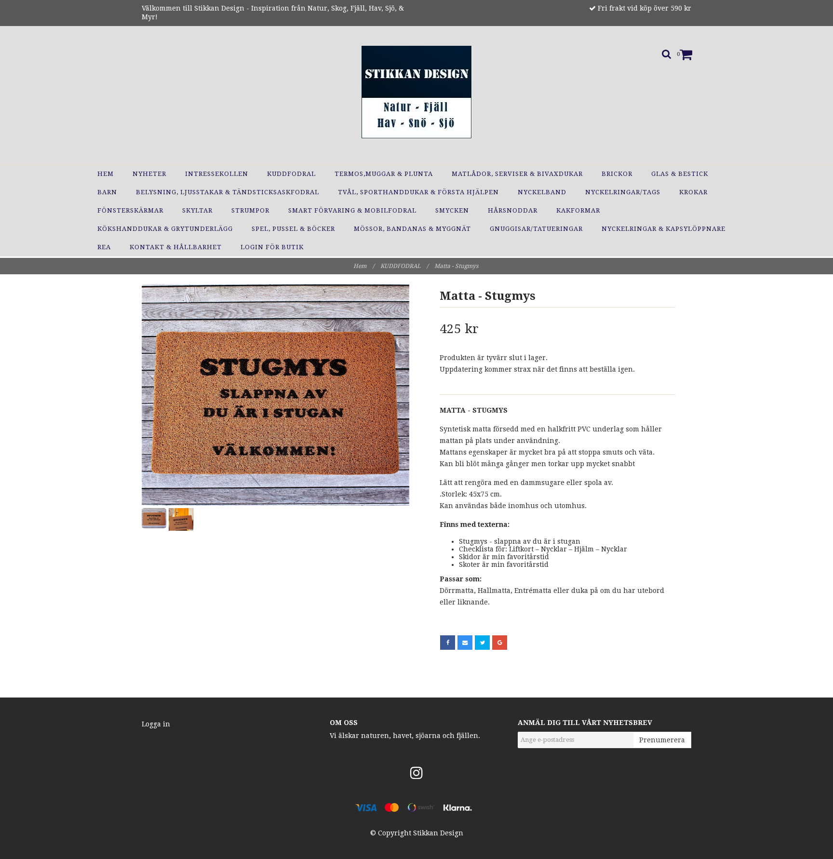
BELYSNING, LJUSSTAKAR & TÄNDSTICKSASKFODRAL (227, 192)
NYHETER (149, 173)
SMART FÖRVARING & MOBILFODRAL (352, 210)
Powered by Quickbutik (416, 841)
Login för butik (272, 247)
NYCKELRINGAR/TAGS (622, 192)
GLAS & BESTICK (679, 173)
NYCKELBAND (542, 192)
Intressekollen (216, 173)
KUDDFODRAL (291, 173)
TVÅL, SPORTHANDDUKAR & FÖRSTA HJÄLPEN (418, 192)
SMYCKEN (452, 210)
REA (104, 247)
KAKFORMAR (578, 210)
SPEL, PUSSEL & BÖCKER (293, 228)
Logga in (156, 724)
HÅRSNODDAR (512, 210)
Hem (105, 173)
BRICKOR (617, 173)
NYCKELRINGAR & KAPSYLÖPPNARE (664, 228)
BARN (107, 192)
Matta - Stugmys (457, 266)
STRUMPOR (250, 210)
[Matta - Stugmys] (275, 395)
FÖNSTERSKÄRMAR (130, 210)
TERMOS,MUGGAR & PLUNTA (384, 173)
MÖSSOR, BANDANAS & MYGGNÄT (412, 228)
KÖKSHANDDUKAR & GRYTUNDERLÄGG (165, 228)
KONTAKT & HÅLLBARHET (176, 247)
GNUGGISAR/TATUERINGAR (536, 228)
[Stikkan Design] (417, 92)
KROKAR (693, 192)
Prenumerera (662, 740)
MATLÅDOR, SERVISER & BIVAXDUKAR (517, 173)
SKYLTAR (197, 210)
